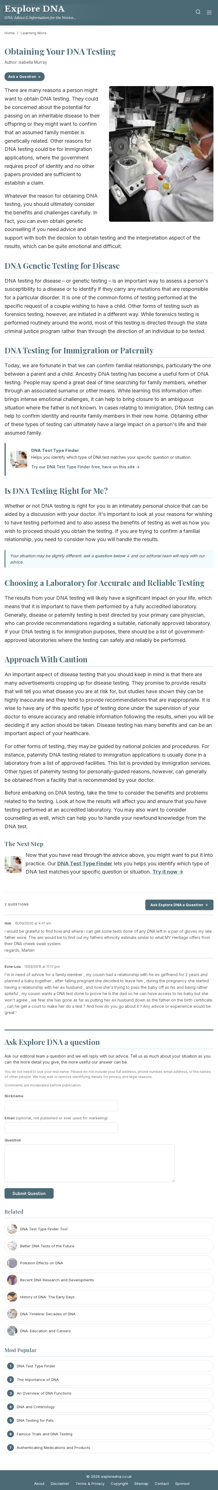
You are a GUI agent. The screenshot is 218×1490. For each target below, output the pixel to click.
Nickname (14, 1096)
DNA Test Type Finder (55, 450)
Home (10, 33)
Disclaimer (60, 1483)
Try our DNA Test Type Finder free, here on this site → (85, 466)
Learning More (34, 33)
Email (56, 1118)
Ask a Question (22, 76)
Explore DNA (35, 9)
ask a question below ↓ (106, 555)
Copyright (119, 1483)
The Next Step (24, 844)
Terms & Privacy (90, 1483)
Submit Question (29, 1193)
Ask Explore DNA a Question (176, 904)
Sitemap (141, 1483)
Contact (162, 1483)
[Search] (198, 13)
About (39, 1483)
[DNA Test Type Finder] (13, 865)
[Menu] (209, 13)
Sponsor (182, 1483)
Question (13, 1140)
